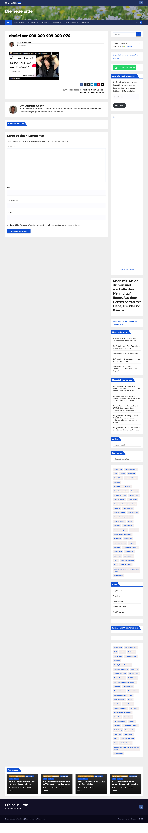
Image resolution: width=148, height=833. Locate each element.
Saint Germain (129, 551)
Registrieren (71, 23)
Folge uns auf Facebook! (127, 269)
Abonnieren (119, 105)
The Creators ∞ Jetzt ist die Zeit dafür (126, 354)
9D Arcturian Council (131, 469)
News (45, 23)
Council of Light (134, 495)
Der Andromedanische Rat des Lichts (125, 504)
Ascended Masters (131, 478)
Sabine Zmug (118, 551)
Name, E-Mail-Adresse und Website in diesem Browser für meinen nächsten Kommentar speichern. (45, 225)
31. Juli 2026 (49, 788)
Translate (129, 47)
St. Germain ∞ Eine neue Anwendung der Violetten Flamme (125, 784)
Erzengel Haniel (128, 508)
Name (9, 188)
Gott (131, 517)
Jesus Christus (128, 525)
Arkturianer (131, 473)
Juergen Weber (25, 42)
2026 (115, 473)
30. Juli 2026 (84, 788)
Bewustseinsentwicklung (16, 776)
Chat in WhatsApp (127, 67)
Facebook (121, 819)
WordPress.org (118, 612)
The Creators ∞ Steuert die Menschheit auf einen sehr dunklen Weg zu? (126, 369)
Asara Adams (118, 478)
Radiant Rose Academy (130, 547)
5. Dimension (118, 469)
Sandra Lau (117, 556)
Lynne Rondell (134, 530)
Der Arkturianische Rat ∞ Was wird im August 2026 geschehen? (56, 784)
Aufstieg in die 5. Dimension (122, 486)
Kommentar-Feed (119, 607)
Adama (123, 473)
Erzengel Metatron (119, 512)
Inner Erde (117, 525)
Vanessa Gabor (118, 575)
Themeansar (41, 819)
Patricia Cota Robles (120, 543)
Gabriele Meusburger (120, 517)
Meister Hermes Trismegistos (122, 534)
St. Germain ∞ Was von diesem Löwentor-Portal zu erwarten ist (22, 784)
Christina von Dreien (120, 495)
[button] (137, 22)
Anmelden (116, 596)
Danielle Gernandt (119, 499)
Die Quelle (117, 508)
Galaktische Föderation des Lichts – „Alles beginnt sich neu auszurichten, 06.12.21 (127, 388)
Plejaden (131, 543)
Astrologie (117, 482)
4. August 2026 (16, 788)
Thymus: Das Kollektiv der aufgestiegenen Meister (126, 570)
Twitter (127, 819)
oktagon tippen (118, 396)
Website (10, 212)
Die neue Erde (18, 11)
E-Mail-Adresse (13, 200)
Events (56, 23)
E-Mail (141, 819)
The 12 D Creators (126, 564)
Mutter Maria (128, 538)
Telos (115, 564)
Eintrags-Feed (118, 601)
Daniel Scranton (132, 499)
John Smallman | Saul (120, 530)
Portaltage (117, 547)
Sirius (115, 560)
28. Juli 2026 (118, 788)
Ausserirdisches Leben (121, 491)
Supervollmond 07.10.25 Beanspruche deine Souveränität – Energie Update (125, 408)
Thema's (16, 778)
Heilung (130, 521)
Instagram (134, 819)
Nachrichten (29, 776)
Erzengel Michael (133, 512)
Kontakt (86, 23)
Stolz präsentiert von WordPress (14, 819)
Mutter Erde (117, 538)
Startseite (19, 23)
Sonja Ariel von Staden (127, 560)
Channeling (134, 491)
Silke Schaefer (128, 556)
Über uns (32, 23)
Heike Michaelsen (119, 521)
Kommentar (11, 146)
